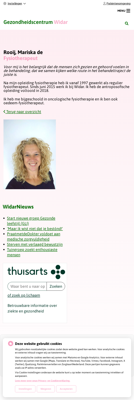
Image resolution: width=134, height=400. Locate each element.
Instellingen (25, 388)
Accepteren (66, 388)
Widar (35, 22)
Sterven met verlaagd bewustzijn (35, 244)
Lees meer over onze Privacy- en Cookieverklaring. (42, 380)
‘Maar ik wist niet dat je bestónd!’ (35, 228)
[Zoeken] (127, 23)
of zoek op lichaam (24, 295)
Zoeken (56, 286)
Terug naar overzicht (23, 111)
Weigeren (45, 388)
